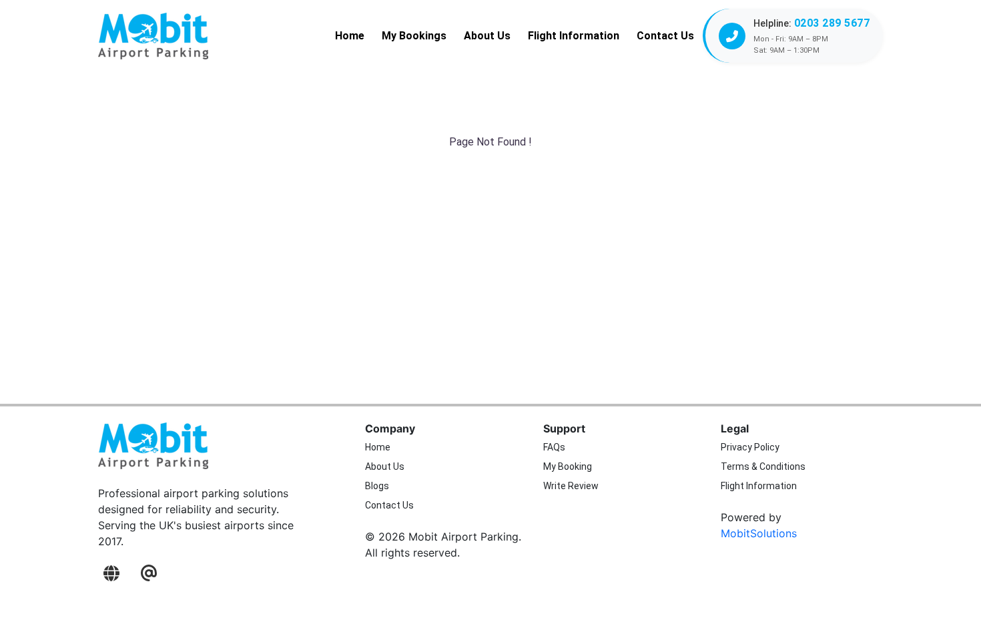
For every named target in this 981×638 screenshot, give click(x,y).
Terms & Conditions (763, 466)
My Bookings (414, 35)
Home (349, 35)
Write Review (571, 486)
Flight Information (573, 35)
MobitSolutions (759, 533)
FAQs (554, 447)
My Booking (567, 466)
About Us (487, 35)
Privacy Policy (750, 447)
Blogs (377, 486)
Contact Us (665, 35)
